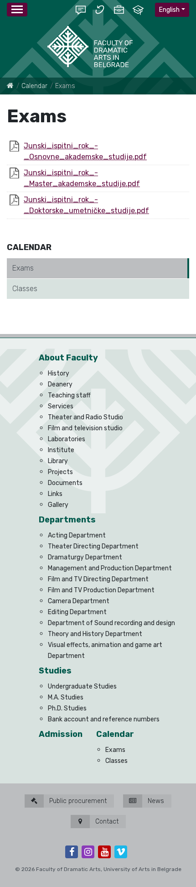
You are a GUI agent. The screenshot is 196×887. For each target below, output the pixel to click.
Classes (24, 288)
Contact (106, 821)
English (169, 10)
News (155, 801)
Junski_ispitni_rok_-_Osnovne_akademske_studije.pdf (85, 151)
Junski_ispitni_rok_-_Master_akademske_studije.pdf (82, 178)
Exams (23, 268)
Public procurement (77, 801)
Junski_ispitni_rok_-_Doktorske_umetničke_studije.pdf (86, 205)
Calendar (34, 86)
